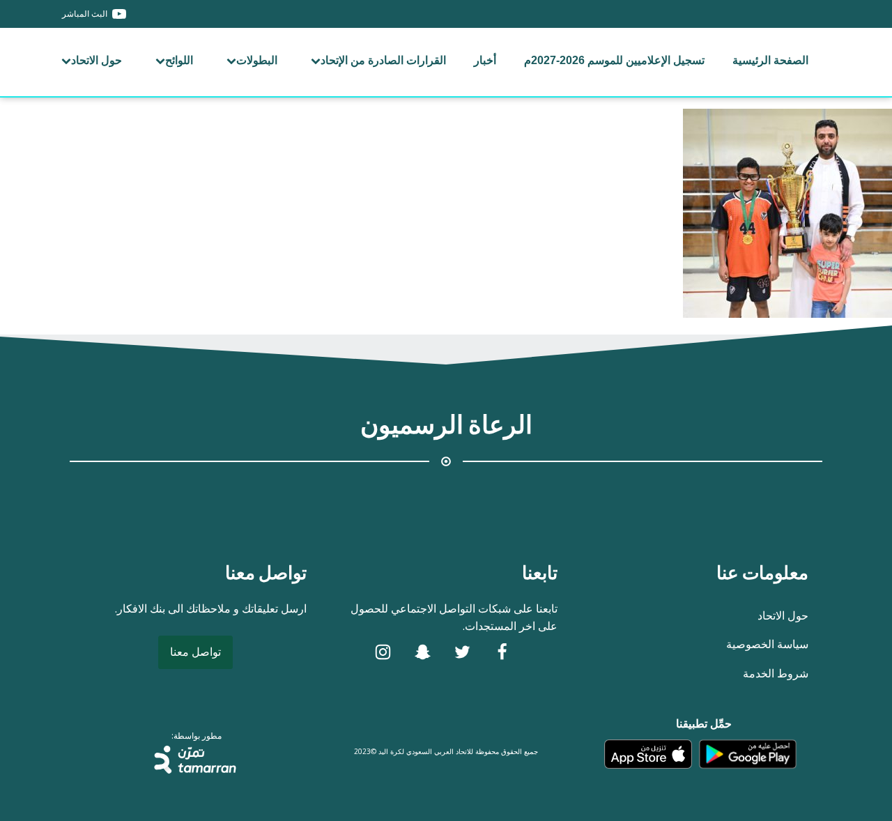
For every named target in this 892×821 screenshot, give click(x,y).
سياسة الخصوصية (767, 644)
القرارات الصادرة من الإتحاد (383, 60)
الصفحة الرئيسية (770, 60)
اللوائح (179, 60)
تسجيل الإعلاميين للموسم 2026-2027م (614, 60)
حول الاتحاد (96, 60)
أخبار (485, 60)
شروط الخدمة (775, 673)
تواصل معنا (195, 651)
